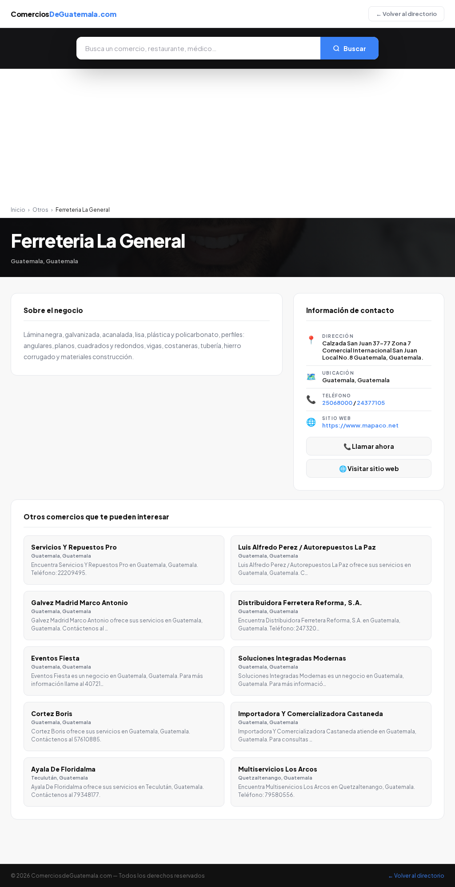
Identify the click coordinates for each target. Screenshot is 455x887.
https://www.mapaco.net (360, 425)
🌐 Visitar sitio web (369, 468)
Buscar (354, 48)
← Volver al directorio (406, 13)
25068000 (337, 402)
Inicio (18, 209)
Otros (40, 209)
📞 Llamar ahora (368, 446)
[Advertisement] (227, 140)
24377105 (371, 402)
